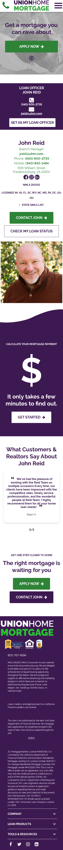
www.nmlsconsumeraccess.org (23, 665)
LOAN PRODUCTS (19, 824)
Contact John (30, 218)
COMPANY (15, 814)
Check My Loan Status (31, 231)
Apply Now (30, 46)
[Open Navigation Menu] (58, 5)
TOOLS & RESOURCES (22, 834)
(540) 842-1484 (37, 163)
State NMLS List (33, 205)
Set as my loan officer (32, 122)
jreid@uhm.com (31, 113)
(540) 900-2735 (31, 104)
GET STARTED (30, 417)
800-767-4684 (17, 655)
